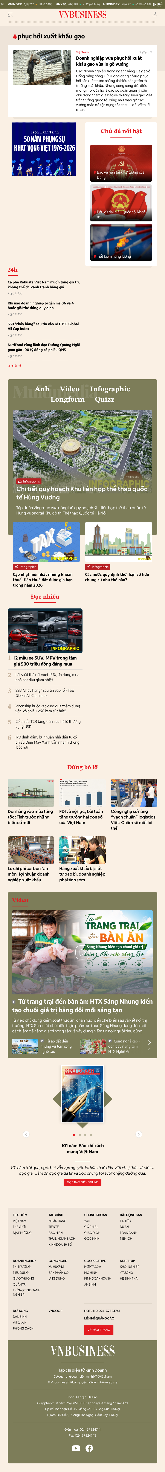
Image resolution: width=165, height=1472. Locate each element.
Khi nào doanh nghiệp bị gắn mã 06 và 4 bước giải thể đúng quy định (41, 305)
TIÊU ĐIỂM (20, 1215)
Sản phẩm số (59, 1272)
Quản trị (19, 1284)
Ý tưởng (126, 1272)
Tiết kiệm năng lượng (112, 256)
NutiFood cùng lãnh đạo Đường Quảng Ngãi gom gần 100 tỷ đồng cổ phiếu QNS (44, 347)
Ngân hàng (58, 1221)
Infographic (110, 389)
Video (70, 389)
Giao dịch (92, 1232)
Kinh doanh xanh (97, 1278)
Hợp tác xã (92, 1266)
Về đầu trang (99, 1329)
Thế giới (19, 1226)
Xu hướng (56, 1266)
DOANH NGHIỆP (24, 1261)
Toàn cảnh (128, 1232)
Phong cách (23, 1328)
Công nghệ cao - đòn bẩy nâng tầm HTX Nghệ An (124, 1046)
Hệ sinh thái (129, 1278)
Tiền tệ (54, 1226)
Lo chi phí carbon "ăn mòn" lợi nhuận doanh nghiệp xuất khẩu (28, 874)
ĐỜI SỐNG (20, 1311)
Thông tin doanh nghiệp (26, 1292)
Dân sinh (20, 1316)
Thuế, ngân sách (62, 1238)
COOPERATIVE (95, 1261)
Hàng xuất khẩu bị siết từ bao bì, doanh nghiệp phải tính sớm (82, 874)
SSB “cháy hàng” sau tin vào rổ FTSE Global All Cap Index (43, 326)
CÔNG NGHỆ (58, 1261)
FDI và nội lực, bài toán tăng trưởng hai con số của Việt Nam (81, 817)
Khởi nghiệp (129, 1266)
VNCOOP (55, 1311)
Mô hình (90, 1272)
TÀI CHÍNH (56, 1215)
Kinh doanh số (60, 1244)
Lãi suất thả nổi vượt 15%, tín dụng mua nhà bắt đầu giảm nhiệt (47, 677)
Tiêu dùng (21, 1272)
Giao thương (23, 1278)
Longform (67, 399)
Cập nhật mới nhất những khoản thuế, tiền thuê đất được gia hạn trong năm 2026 (43, 579)
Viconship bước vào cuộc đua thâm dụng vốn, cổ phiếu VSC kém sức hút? (47, 708)
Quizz (105, 399)
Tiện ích (126, 1238)
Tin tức (125, 1221)
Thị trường (22, 1266)
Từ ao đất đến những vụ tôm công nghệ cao (56, 1046)
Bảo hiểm (56, 1232)
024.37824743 (85, 1435)
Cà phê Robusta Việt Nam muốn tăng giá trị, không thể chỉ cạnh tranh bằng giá (43, 284)
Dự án (124, 1226)
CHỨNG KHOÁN (95, 1215)
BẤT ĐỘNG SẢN (131, 1215)
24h (87, 1221)
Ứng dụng (57, 1278)
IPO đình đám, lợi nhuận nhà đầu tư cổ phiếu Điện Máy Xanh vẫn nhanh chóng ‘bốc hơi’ (47, 742)
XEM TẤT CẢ (14, 366)
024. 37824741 (109, 1311)
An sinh (90, 1284)
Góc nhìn (91, 1238)
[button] (149, 1042)
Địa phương (22, 1232)
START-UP (127, 1261)
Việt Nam (82, 52)
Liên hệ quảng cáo (99, 1318)
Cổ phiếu (91, 1226)
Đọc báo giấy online (82, 1182)
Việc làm (19, 1322)
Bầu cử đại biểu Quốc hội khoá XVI (119, 214)
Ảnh (42, 389)
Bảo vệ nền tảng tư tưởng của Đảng (119, 175)
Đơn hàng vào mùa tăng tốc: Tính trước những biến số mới (30, 817)
